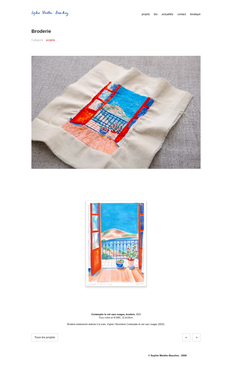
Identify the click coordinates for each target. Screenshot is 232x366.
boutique (195, 14)
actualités (167, 14)
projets (146, 14)
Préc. (189, 337)
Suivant (200, 337)
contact (181, 14)
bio (156, 14)
